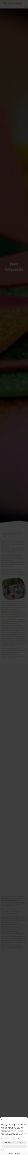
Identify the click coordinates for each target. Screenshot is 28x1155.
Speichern (20, 1142)
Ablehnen (7, 1142)
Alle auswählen (14, 1146)
